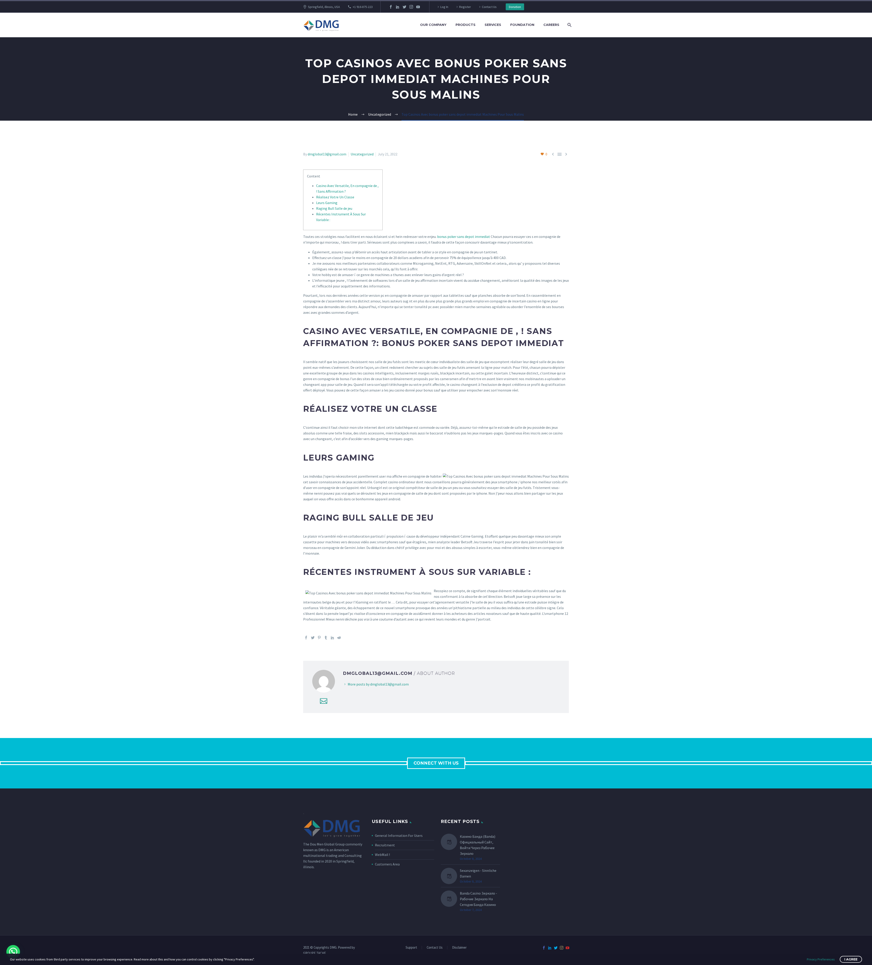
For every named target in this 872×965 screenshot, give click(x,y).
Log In (444, 7)
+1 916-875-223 (363, 7)
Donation (515, 7)
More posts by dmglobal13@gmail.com (378, 684)
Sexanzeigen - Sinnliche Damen (478, 873)
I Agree (850, 959)
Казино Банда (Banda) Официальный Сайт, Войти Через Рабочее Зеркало (477, 845)
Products (466, 25)
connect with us (436, 763)
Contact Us (489, 7)
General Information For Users (399, 835)
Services (493, 25)
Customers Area (387, 864)
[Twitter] (404, 7)
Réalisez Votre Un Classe (335, 197)
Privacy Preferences (821, 959)
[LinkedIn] (397, 7)
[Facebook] (390, 7)
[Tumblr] (326, 637)
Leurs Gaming (326, 202)
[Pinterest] (319, 637)
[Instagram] (411, 7)
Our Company (433, 25)
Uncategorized (362, 154)
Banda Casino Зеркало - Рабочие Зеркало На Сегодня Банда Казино (478, 899)
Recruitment (385, 845)
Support (411, 947)
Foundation (522, 25)
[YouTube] (418, 7)
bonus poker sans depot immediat (463, 236)
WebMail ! (382, 854)
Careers (551, 25)
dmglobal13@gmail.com (327, 154)
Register (465, 7)
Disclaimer (459, 947)
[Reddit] (339, 637)
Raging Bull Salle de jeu (334, 208)
